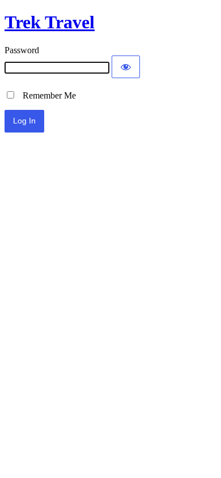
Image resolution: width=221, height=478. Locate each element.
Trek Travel (50, 22)
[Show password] (126, 67)
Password (22, 50)
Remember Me (46, 95)
